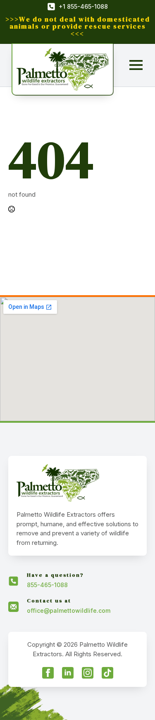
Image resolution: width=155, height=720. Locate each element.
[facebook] (48, 673)
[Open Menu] (136, 65)
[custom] (107, 673)
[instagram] (87, 673)
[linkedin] (68, 673)
